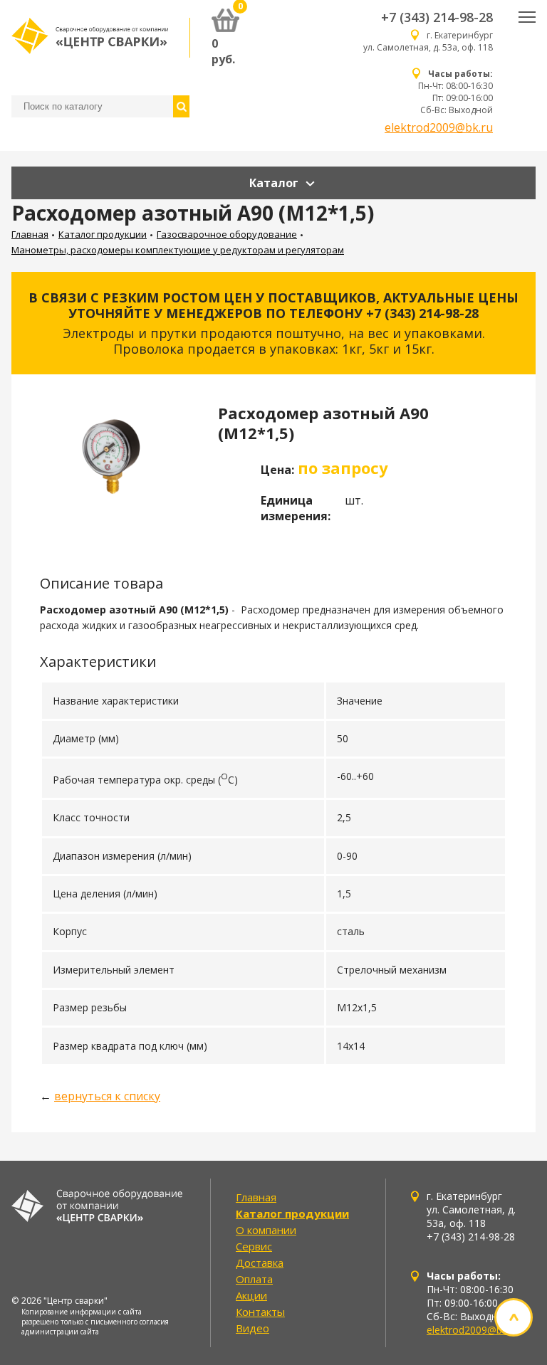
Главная (29, 234)
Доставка (259, 1262)
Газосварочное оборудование (227, 234)
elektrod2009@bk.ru (439, 127)
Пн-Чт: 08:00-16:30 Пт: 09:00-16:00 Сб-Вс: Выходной (455, 92)
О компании (266, 1230)
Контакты (260, 1312)
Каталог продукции (102, 234)
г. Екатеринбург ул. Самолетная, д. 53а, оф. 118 (428, 41)
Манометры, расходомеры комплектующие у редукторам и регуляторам (177, 249)
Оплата (254, 1279)
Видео (252, 1328)
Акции (251, 1295)
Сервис (254, 1246)
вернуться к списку (107, 1096)
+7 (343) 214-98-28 (437, 17)
